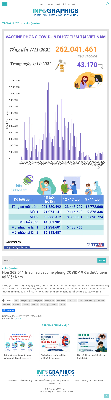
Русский (71, 4)
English (41, 4)
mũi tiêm (6, 305)
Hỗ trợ (56, 381)
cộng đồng (25, 301)
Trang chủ (12, 381)
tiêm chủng (90, 301)
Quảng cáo (98, 381)
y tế (16, 301)
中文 (64, 4)
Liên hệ (52, 384)
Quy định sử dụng (42, 381)
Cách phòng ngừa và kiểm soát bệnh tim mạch (19, 356)
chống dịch (49, 301)
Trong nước (10, 23)
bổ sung (44, 305)
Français (49, 4)
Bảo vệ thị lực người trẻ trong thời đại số (57, 356)
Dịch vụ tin (86, 381)
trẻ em (62, 305)
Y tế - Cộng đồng (32, 23)
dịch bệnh (61, 301)
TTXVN (76, 381)
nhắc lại (53, 305)
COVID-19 (72, 301)
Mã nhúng (10, 310)
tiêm (80, 301)
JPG (100, 260)
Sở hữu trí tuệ (26, 381)
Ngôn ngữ (66, 381)
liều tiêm (100, 301)
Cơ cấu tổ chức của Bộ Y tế (92, 355)
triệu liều (16, 305)
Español (58, 4)
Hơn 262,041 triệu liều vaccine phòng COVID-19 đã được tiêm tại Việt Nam (54, 274)
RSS (60, 384)
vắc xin (35, 305)
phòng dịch (37, 301)
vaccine (26, 305)
